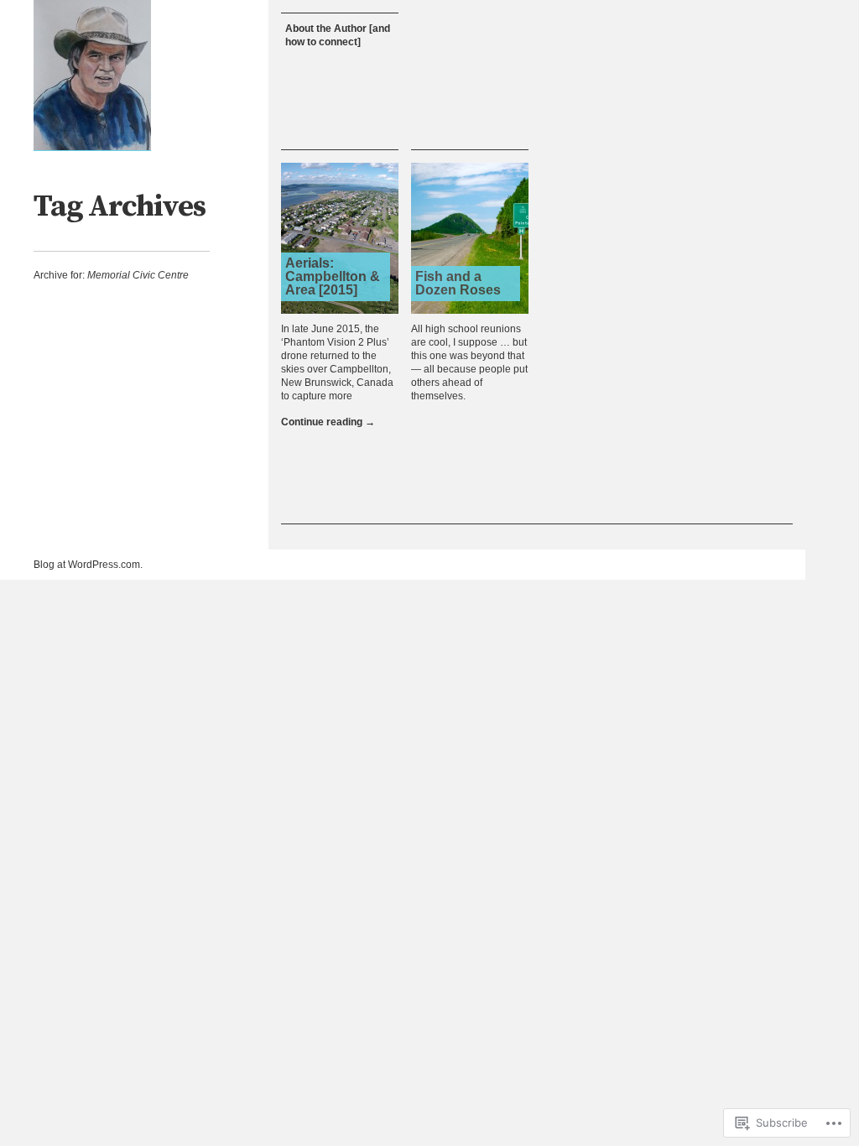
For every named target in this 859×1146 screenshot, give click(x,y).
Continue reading (328, 422)
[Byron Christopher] (92, 75)
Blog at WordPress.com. (88, 564)
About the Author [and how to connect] (337, 35)
